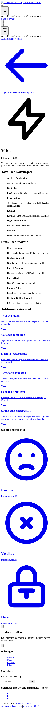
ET (8, 698)
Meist (4, 19)
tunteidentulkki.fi (31, 706)
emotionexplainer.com (11, 706)
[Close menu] (2, 24)
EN (8, 696)
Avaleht (5, 39)
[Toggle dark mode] (2, 21)
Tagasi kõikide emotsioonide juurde (17, 92)
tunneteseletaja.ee (24, 703)
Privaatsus (11, 665)
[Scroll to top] (2, 626)
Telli (32, 682)
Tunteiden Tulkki (32, 2)
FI (8, 693)
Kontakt (10, 19)
